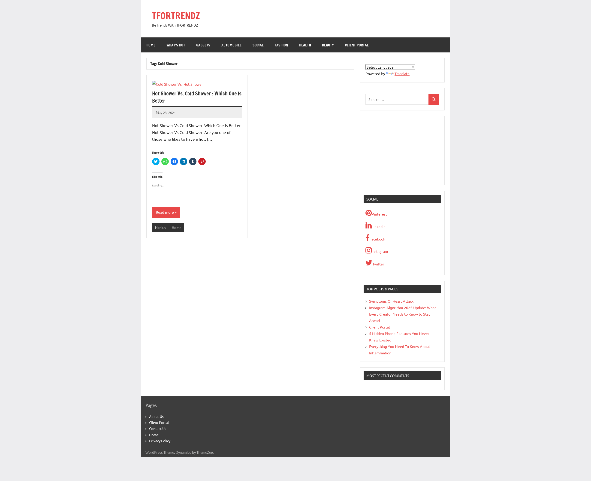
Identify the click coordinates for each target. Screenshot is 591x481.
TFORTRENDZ (176, 15)
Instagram (380, 251)
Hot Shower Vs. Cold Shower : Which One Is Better (196, 97)
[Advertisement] (402, 151)
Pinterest (379, 214)
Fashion (281, 45)
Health (305, 45)
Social (258, 45)
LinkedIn (379, 226)
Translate (402, 73)
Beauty (328, 45)
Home (150, 45)
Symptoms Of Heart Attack (391, 301)
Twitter (378, 264)
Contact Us (157, 428)
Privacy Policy (159, 440)
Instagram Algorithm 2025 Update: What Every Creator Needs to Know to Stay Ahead (402, 314)
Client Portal (357, 45)
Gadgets (203, 45)
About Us (156, 416)
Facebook (377, 239)
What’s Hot (175, 45)
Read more (165, 212)
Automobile (231, 45)
